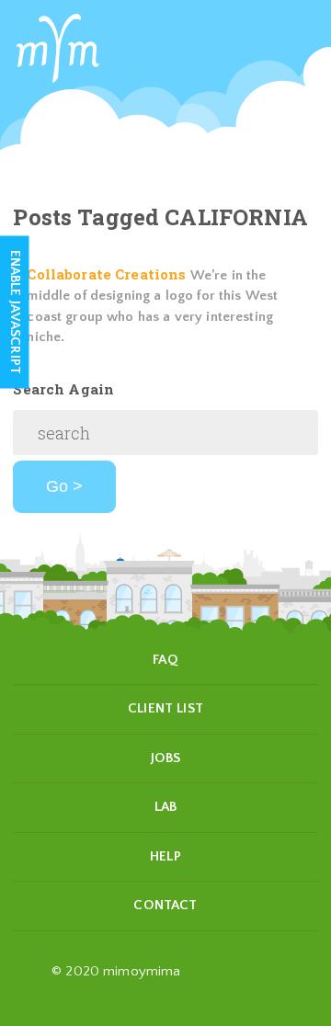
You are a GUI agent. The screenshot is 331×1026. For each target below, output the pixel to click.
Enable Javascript (15, 312)
